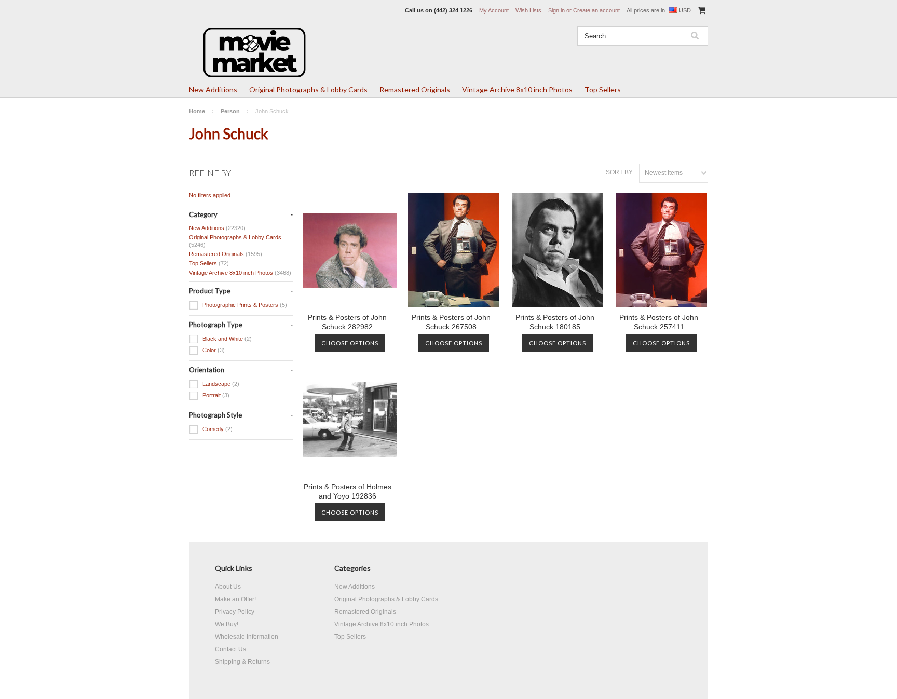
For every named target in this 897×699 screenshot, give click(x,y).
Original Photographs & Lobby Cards (308, 89)
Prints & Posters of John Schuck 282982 (347, 322)
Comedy (217, 429)
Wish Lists (528, 10)
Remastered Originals (414, 89)
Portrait (215, 395)
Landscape (220, 384)
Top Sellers (603, 89)
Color (213, 350)
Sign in (556, 10)
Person (230, 111)
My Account (494, 10)
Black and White (226, 338)
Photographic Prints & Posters (244, 305)
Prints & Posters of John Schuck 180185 (554, 322)
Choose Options (349, 343)
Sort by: (620, 172)
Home (197, 111)
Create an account (596, 10)
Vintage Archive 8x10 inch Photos (517, 89)
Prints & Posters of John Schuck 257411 (658, 322)
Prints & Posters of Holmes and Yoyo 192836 (347, 491)
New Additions (213, 89)
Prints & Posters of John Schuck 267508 (451, 322)
